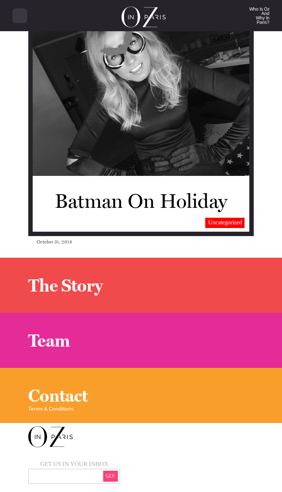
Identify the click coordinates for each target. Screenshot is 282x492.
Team (49, 340)
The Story (65, 285)
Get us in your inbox (74, 463)
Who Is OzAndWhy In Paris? (259, 16)
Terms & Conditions (50, 409)
